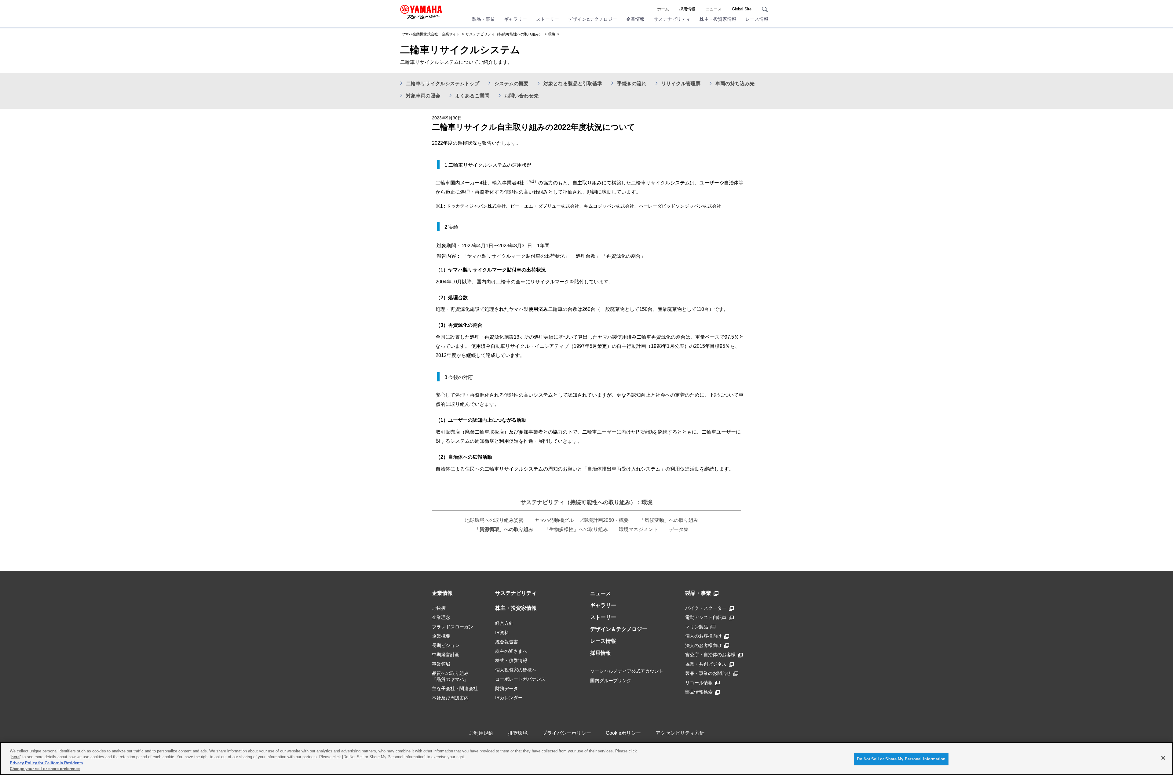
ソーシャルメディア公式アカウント (626, 671)
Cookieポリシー (623, 733)
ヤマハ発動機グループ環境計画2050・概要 (582, 520)
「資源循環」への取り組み (504, 529)
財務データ (506, 688)
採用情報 (687, 9)
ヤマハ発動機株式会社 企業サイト (430, 34)
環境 (551, 34)
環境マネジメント (638, 529)
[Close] (1163, 758)
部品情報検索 (699, 691)
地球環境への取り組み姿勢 (494, 520)
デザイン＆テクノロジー (618, 629)
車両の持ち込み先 (735, 83)
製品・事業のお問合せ (708, 673)
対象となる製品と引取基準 (572, 83)
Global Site (741, 9)
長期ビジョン (445, 645)
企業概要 (441, 636)
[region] (586, 758)
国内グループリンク (610, 680)
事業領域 (441, 664)
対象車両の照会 (423, 95)
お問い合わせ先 (521, 95)
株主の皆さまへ (511, 651)
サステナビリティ (672, 19)
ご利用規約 (481, 733)
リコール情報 (699, 682)
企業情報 (635, 19)
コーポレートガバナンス (520, 679)
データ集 (679, 529)
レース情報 (756, 19)
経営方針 (504, 623)
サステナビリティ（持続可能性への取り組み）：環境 (586, 502)
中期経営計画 (445, 654)
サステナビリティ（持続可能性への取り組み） (504, 34)
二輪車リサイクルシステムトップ (442, 83)
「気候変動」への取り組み (669, 520)
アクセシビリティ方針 (680, 733)
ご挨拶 (439, 608)
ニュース (714, 9)
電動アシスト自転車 (705, 617)
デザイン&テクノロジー (592, 19)
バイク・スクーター (705, 608)
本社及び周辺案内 (450, 697)
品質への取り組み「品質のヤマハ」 (450, 676)
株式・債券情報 (511, 660)
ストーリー (547, 19)
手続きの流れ (631, 83)
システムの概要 (511, 83)
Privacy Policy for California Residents (46, 763)
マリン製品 (696, 626)
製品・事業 (483, 19)
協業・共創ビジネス (705, 664)
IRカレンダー (509, 697)
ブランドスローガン (452, 626)
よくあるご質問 (472, 95)
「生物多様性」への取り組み (576, 529)
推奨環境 (518, 733)
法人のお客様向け (703, 645)
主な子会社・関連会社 (455, 688)
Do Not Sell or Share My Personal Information (901, 759)
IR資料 (502, 632)
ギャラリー (515, 19)
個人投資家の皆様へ (515, 669)
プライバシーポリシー (566, 733)
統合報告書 (506, 641)
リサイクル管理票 (680, 83)
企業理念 (441, 617)
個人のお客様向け (703, 636)
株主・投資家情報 (718, 19)
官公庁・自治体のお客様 (710, 654)
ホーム (663, 9)
